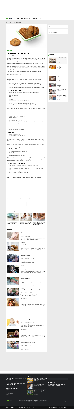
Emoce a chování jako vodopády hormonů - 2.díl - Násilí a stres (32, 289)
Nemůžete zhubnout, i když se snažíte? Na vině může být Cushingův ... (62, 96)
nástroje (35, 18)
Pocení (22, 198)
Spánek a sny (23, 242)
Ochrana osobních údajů (23, 407)
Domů (7, 22)
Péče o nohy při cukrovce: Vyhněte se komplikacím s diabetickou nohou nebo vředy (39, 223)
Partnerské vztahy (24, 298)
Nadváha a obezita (52, 29)
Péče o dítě (22, 254)
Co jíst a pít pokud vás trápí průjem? (12, 388)
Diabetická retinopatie (53, 31)
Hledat (66, 379)
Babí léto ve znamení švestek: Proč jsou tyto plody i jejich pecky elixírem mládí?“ (40, 391)
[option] (13, 219)
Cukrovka (10, 22)
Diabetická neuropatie (62, 29)
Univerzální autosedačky (25, 255)
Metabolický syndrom (53, 32)
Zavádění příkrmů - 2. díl (25, 319)
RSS (29, 407)
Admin (33, 407)
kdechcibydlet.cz (51, 385)
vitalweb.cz (50, 384)
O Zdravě (7, 407)
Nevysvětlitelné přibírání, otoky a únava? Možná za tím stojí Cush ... (61, 84)
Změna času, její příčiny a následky (27, 244)
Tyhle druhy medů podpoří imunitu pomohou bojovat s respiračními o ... (61, 66)
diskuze (40, 18)
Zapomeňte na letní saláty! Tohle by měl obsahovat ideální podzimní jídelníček (40, 379)
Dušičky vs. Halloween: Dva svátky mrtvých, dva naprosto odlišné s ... (62, 78)
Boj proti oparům (24, 233)
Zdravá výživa (27, 198)
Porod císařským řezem (25, 278)
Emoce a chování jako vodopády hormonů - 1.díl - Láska (31, 300)
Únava (13, 198)
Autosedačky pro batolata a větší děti (28, 267)
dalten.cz (58, 385)
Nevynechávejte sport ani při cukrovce (28, 342)
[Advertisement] (37, 8)
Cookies (16, 407)
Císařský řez (23, 276)
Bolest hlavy (18, 198)
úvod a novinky (20, 18)
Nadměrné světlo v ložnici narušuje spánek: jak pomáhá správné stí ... (61, 60)
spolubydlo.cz (63, 384)
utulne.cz (53, 384)
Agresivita (22, 288)
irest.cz (55, 385)
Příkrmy (22, 318)
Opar (21, 232)
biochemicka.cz (58, 384)
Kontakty (12, 407)
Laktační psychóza (24, 329)
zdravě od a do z (27, 18)
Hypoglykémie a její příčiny (17, 22)
